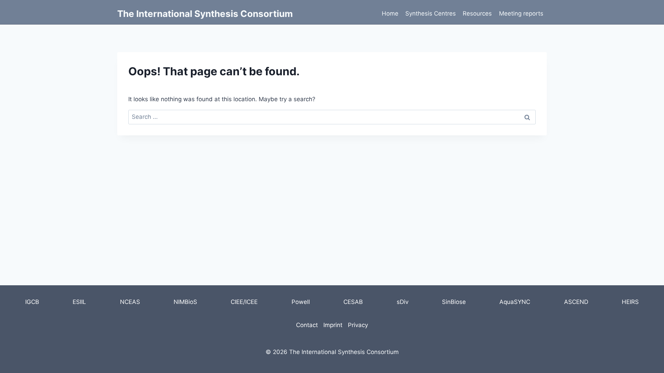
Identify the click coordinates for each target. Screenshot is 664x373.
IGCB (32, 301)
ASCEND (576, 301)
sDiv (402, 301)
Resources (477, 13)
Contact (307, 325)
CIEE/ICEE (244, 301)
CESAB (353, 301)
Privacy (358, 325)
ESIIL (79, 301)
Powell (301, 301)
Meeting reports (521, 13)
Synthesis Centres (430, 13)
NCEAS (130, 301)
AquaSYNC (514, 301)
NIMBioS (185, 301)
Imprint (332, 325)
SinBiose (454, 301)
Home (390, 13)
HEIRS (630, 301)
